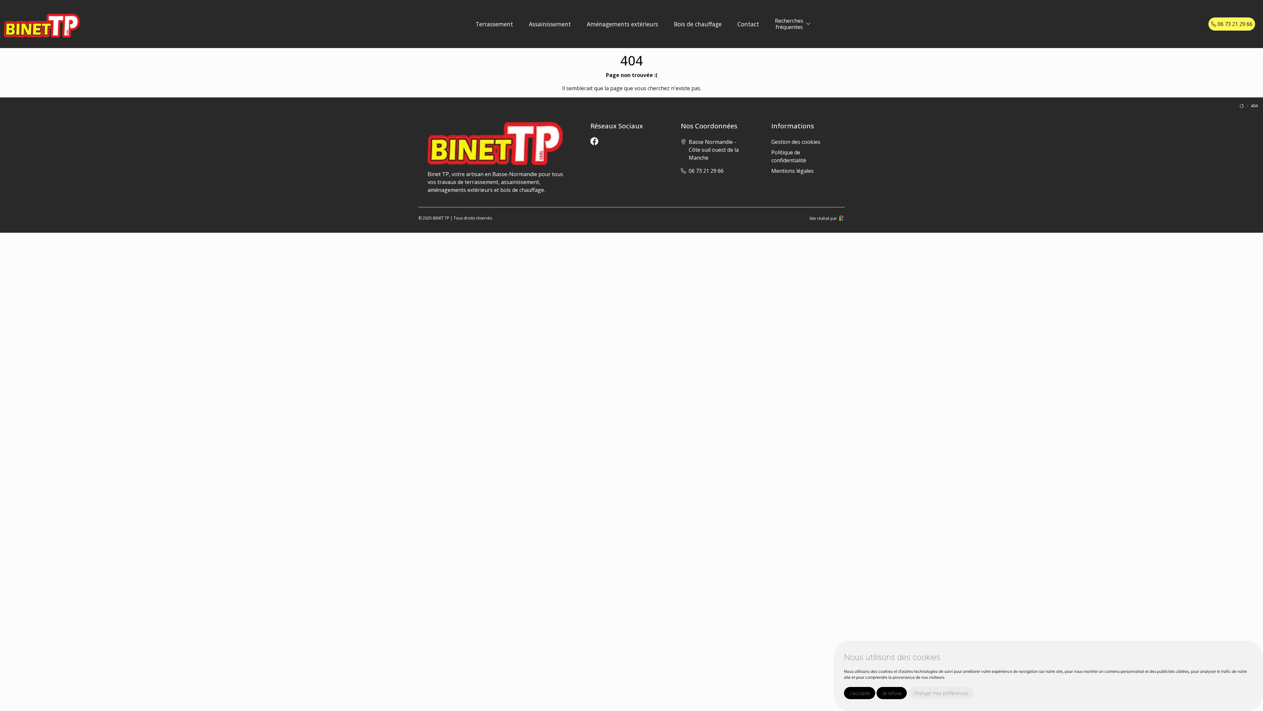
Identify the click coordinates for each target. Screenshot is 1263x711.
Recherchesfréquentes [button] (789, 24)
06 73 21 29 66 (1234, 24)
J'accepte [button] (859, 693)
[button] (808, 24)
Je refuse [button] (892, 693)
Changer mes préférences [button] (941, 693)
